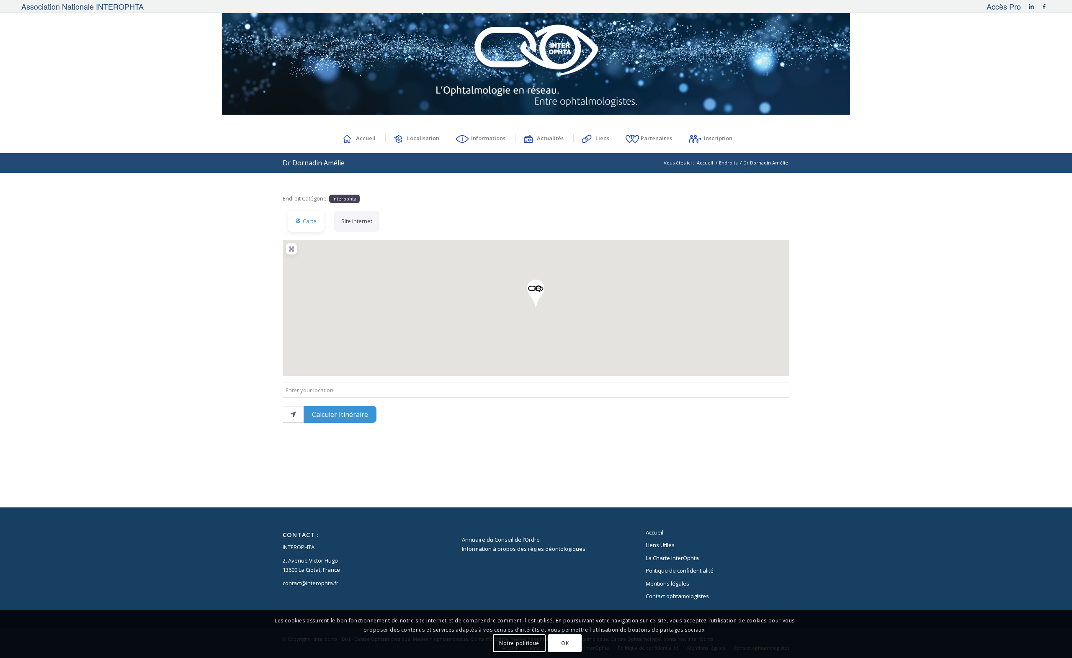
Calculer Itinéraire (340, 414)
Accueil (654, 532)
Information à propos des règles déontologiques (523, 549)
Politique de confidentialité (680, 570)
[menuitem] (1001, 6)
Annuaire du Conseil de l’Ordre (501, 539)
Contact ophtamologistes (677, 596)
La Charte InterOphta (672, 558)
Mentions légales (667, 583)
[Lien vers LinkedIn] (1032, 6)
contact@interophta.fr (310, 583)
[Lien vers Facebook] (1044, 6)
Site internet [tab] (356, 221)
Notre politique (519, 643)
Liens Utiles (660, 545)
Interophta (344, 198)
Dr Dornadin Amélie (314, 162)
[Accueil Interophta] (536, 64)
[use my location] (293, 414)
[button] (535, 294)
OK (565, 643)
